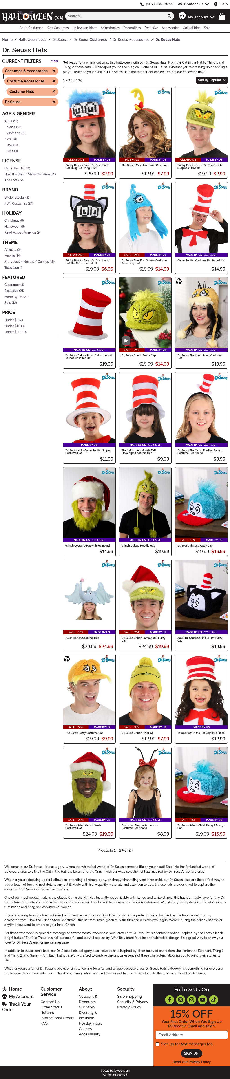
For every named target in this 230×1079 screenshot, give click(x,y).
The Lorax (11, 180)
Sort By (209, 80)
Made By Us (13, 297)
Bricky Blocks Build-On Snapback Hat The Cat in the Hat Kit (87, 262)
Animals (10, 250)
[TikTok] (213, 999)
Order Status (51, 1007)
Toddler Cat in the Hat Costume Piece (201, 733)
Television (11, 268)
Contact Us (193, 4)
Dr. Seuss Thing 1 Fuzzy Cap (195, 545)
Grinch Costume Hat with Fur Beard (87, 545)
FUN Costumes (15, 203)
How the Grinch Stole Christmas (27, 174)
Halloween (12, 227)
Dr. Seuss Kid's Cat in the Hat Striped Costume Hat (88, 452)
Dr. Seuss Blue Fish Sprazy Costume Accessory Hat (144, 262)
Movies (9, 256)
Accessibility (89, 1034)
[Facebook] (169, 999)
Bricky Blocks (14, 197)
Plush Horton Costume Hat (82, 638)
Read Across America (20, 232)
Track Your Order (16, 1007)
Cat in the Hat (14, 168)
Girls (10, 151)
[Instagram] (191, 999)
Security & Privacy (132, 1002)
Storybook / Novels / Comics (26, 262)
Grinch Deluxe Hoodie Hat (138, 545)
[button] (196, 16)
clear (54, 61)
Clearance (12, 285)
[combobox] (115, 16)
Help (224, 4)
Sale (7, 303)
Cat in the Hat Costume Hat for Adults (201, 260)
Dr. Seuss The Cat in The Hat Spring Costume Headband (199, 452)
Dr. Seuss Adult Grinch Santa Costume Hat (83, 827)
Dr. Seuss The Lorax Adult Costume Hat (199, 357)
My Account (21, 996)
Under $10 (12, 326)
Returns (47, 1013)
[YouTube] (202, 999)
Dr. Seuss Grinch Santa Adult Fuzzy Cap (144, 639)
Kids (7, 139)
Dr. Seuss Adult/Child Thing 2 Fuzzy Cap (200, 827)
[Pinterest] (180, 999)
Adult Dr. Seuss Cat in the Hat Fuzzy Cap (199, 639)
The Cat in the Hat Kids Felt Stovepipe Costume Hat (139, 452)
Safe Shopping (129, 996)
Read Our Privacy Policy (192, 1062)
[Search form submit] (169, 16)
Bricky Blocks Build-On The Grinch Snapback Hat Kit (199, 167)
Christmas (11, 221)
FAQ (44, 1023)
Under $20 (12, 332)
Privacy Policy (129, 1007)
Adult (8, 121)
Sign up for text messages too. (187, 1044)
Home (15, 989)
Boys (10, 145)
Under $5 (11, 320)
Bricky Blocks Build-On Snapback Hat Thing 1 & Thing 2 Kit (87, 167)
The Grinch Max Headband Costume (144, 165)
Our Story (87, 1007)
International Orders (57, 1018)
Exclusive (11, 291)
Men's (11, 127)
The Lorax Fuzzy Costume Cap (84, 733)
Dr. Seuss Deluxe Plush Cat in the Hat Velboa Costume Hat (88, 357)
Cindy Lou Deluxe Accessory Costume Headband (140, 827)
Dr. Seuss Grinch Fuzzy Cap (139, 355)
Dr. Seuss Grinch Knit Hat (137, 733)
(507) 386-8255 (159, 4)
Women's (13, 133)
